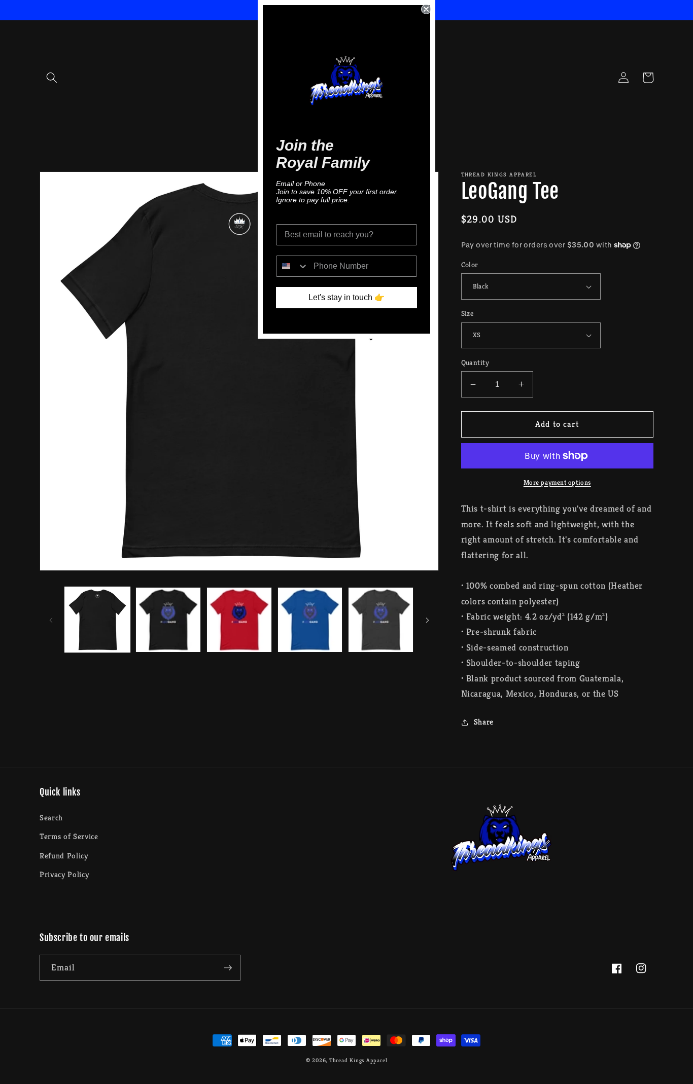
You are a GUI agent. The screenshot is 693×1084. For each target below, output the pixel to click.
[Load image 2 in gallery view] (168, 620)
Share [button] (484, 722)
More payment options (557, 482)
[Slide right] (428, 619)
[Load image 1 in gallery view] (97, 620)
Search (51, 817)
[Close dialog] (426, 9)
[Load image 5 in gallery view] (310, 620)
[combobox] (292, 266)
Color (469, 264)
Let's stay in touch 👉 (346, 297)
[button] (52, 77)
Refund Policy (64, 855)
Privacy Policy (64, 874)
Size (467, 313)
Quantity (475, 362)
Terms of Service (69, 836)
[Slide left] (51, 619)
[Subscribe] (228, 968)
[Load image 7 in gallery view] (380, 620)
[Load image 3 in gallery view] (239, 620)
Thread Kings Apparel (358, 1060)
